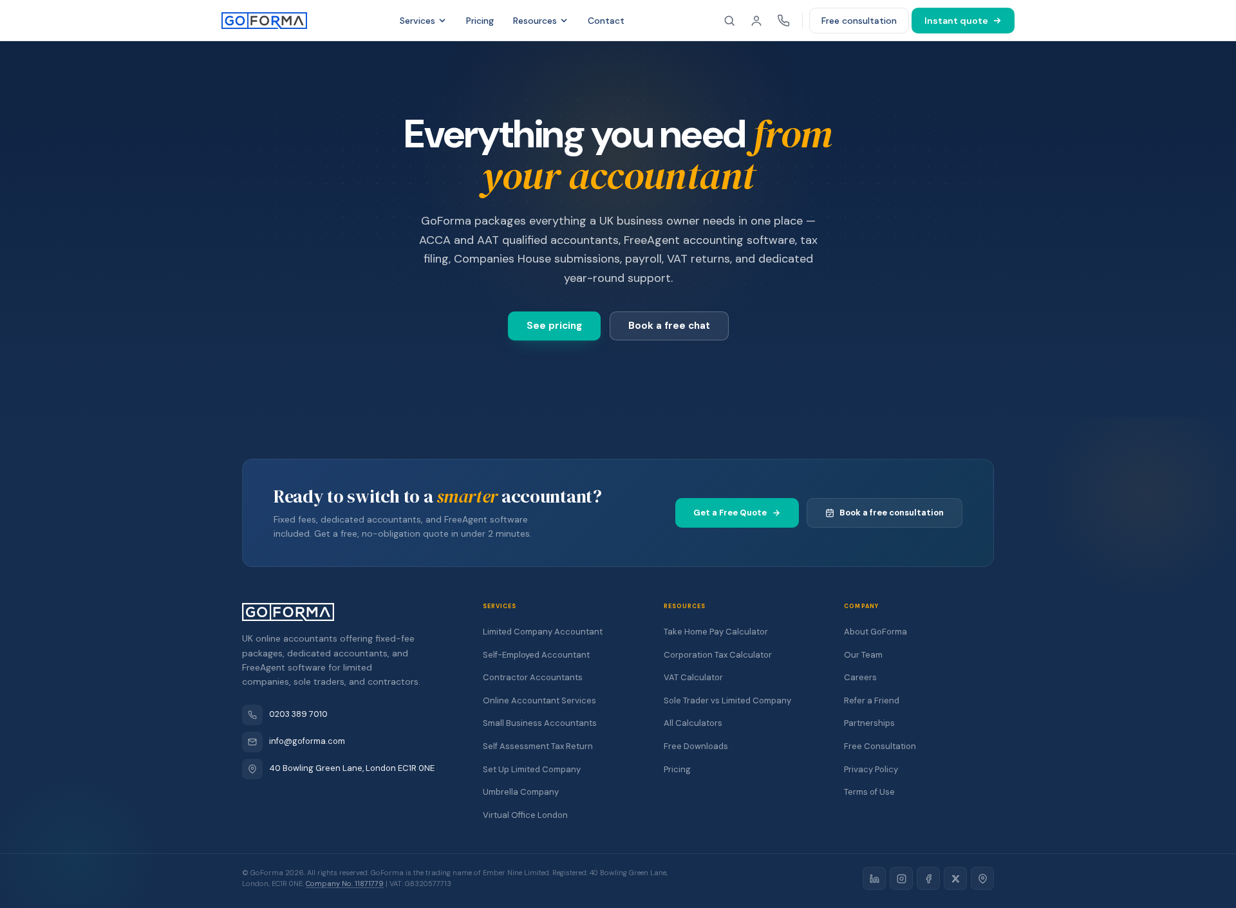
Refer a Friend (871, 700)
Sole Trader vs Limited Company (727, 700)
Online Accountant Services (539, 700)
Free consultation (859, 20)
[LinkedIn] (874, 878)
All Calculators (693, 723)
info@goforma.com (307, 741)
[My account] (756, 20)
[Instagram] (901, 878)
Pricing (480, 20)
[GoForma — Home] (264, 20)
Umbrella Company (521, 791)
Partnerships (869, 723)
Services (417, 20)
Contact (606, 20)
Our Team (863, 654)
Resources (535, 20)
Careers (860, 677)
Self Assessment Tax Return (538, 746)
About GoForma (875, 631)
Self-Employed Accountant (536, 654)
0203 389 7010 (298, 714)
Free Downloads (696, 746)
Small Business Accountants (540, 723)
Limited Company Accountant (543, 631)
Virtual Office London (525, 815)
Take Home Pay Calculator (716, 631)
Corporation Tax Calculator (718, 654)
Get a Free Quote (730, 512)
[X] (955, 878)
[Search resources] (729, 20)
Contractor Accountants (533, 677)
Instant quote (956, 20)
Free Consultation (880, 746)
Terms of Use (869, 791)
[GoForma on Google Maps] (982, 878)
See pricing (554, 325)
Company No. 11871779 (345, 883)
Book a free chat (669, 325)
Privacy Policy (871, 769)
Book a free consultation (891, 512)
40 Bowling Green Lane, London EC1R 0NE (352, 768)
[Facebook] (928, 878)
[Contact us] (783, 20)
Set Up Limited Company (532, 769)
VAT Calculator (693, 677)
